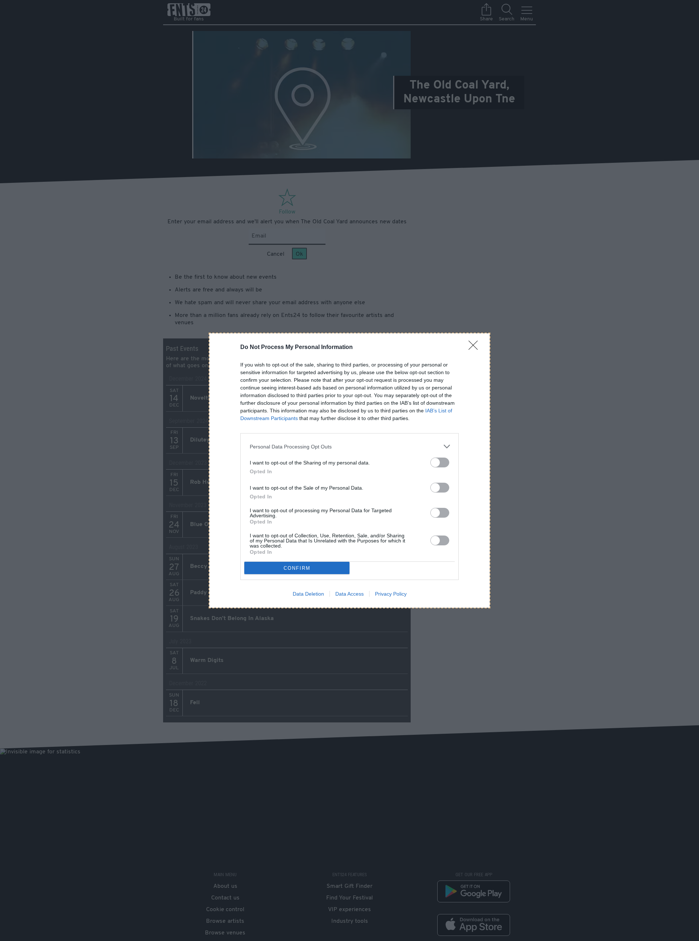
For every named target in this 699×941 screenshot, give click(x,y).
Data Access (349, 594)
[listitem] (349, 446)
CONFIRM (297, 568)
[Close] (475, 347)
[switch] (439, 462)
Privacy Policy (391, 594)
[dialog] (349, 470)
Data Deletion (308, 594)
